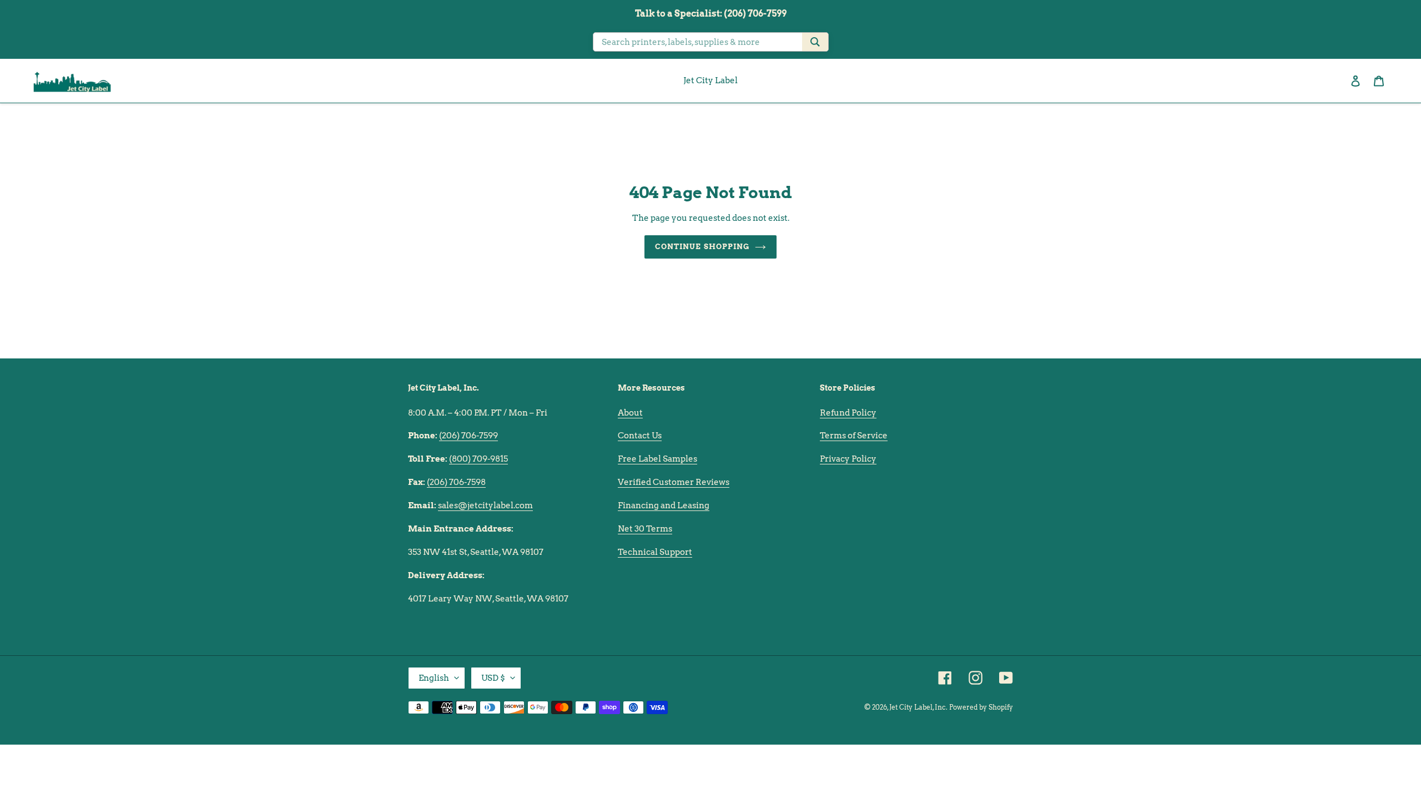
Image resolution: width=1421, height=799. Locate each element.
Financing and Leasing (663, 505)
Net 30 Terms (645, 529)
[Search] (815, 42)
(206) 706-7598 (456, 482)
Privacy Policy (848, 459)
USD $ (493, 678)
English (434, 678)
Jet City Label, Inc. (918, 707)
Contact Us (640, 436)
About (630, 413)
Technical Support (655, 552)
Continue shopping (702, 246)
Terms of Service (854, 436)
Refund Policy (848, 413)
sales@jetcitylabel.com (485, 505)
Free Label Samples (657, 459)
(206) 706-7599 (468, 436)
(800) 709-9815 (478, 459)
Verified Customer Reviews (673, 482)
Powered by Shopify (981, 707)
